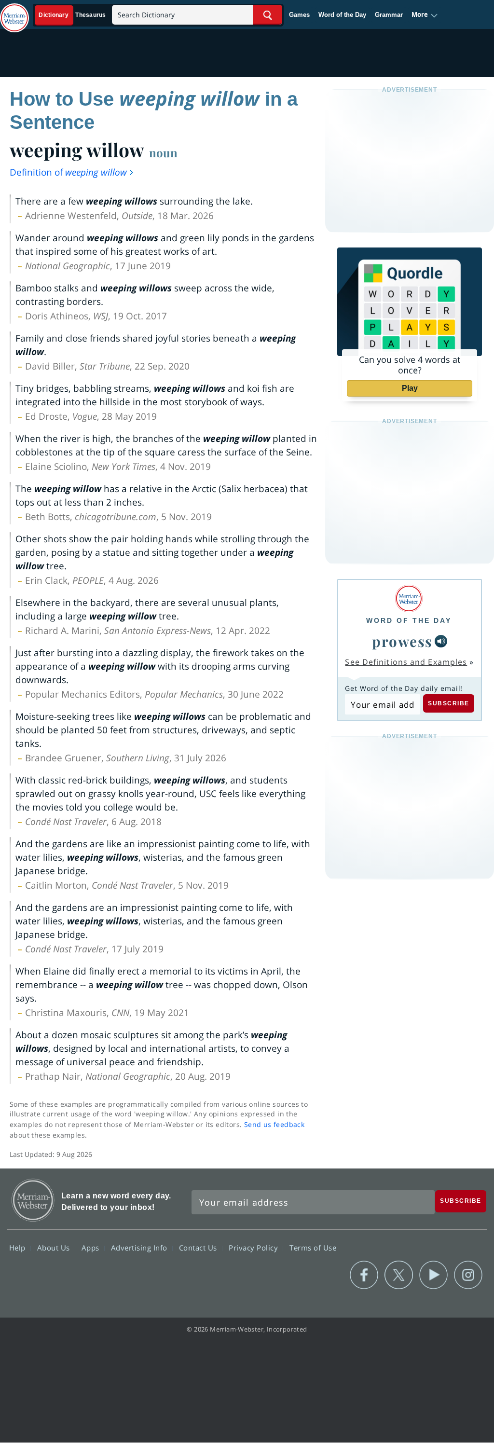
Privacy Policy (254, 1247)
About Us (54, 1247)
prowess (402, 641)
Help (18, 1247)
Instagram (468, 1275)
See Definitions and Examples (406, 662)
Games (299, 14)
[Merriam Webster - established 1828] (14, 13)
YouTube (433, 1275)
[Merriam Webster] (409, 598)
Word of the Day (342, 14)
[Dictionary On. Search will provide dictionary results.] (72, 15)
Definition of (68, 172)
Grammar (389, 14)
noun (163, 152)
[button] (424, 15)
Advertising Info (140, 1247)
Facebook (364, 1275)
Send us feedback (274, 1124)
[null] (441, 641)
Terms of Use (312, 1247)
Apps (92, 1247)
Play (410, 388)
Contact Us (199, 1247)
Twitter (398, 1275)
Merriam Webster (33, 1200)
